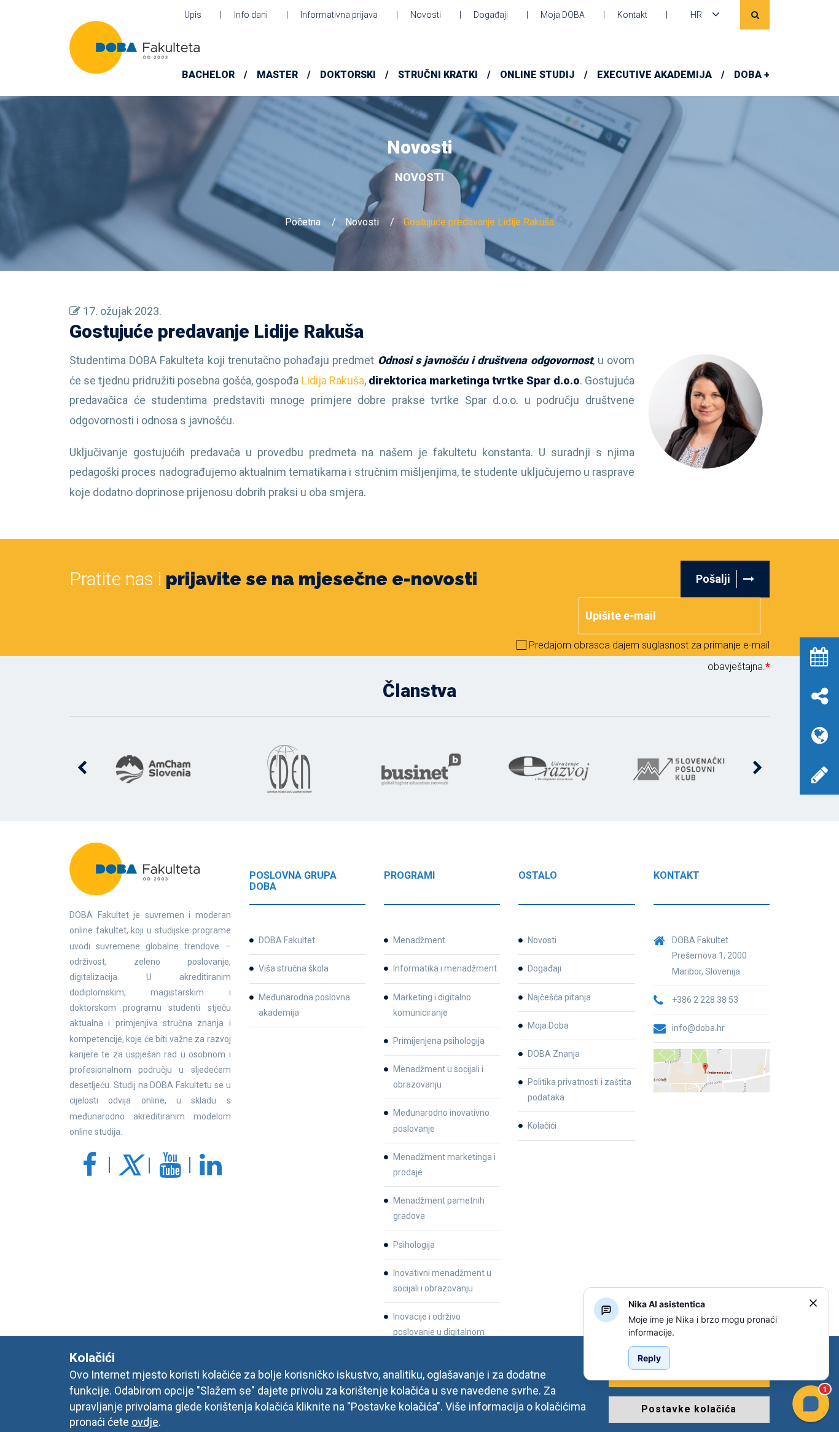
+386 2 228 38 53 (705, 1000)
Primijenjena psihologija (439, 1041)
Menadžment (419, 940)
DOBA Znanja (554, 1054)
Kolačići (542, 1125)
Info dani (251, 15)
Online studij (537, 74)
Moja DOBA (562, 15)
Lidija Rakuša (333, 380)
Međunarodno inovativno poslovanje (441, 1120)
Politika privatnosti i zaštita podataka (579, 1089)
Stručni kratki (438, 74)
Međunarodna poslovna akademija (304, 1005)
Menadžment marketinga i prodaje (444, 1164)
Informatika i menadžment (445, 968)
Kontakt (632, 15)
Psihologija (414, 1245)
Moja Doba (548, 1025)
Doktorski (348, 74)
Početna (303, 222)
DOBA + (752, 74)
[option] (159, 768)
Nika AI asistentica (666, 1304)
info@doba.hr (698, 1028)
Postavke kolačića (688, 1409)
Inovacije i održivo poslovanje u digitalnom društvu (439, 1332)
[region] (713, 1326)
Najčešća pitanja (559, 997)
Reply (649, 1358)
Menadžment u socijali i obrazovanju (438, 1076)
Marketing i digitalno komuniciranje (432, 1005)
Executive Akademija (654, 74)
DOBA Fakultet (287, 940)
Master (277, 74)
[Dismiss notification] (813, 1303)
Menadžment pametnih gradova (439, 1208)
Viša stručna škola (294, 968)
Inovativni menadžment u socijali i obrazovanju (442, 1280)
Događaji (491, 15)
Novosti (425, 15)
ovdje (144, 1421)
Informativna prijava (339, 15)
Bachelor (208, 74)
